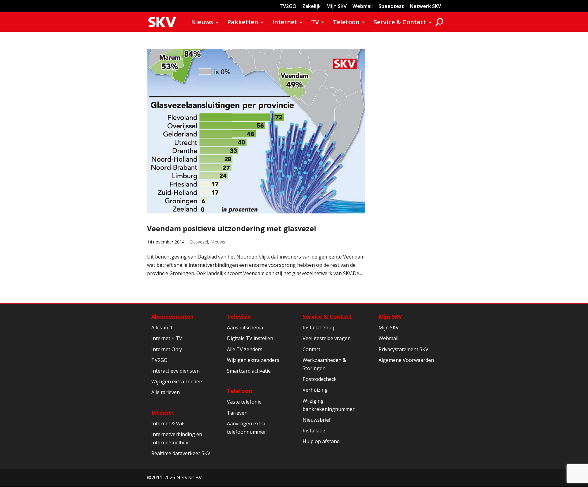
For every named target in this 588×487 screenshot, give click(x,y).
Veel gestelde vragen (327, 338)
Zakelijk (311, 7)
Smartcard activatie (249, 370)
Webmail (362, 7)
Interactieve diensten (175, 370)
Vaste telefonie (244, 401)
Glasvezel (198, 242)
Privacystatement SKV (403, 349)
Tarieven (237, 412)
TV (315, 23)
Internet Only (166, 349)
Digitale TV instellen (250, 338)
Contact (311, 349)
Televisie (239, 316)
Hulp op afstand (321, 441)
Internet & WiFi (168, 423)
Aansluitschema (245, 327)
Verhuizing (315, 389)
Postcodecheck (320, 379)
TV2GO (288, 7)
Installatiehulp (319, 327)
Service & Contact (400, 23)
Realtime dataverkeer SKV (180, 453)
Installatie (314, 430)
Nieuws (202, 23)
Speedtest (391, 7)
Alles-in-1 (162, 327)
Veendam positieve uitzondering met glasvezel (231, 228)
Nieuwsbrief (317, 419)
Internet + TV (166, 338)
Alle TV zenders (244, 349)
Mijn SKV (336, 7)
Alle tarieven (165, 392)
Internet (284, 23)
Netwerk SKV (425, 7)
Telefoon (346, 23)
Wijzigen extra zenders (177, 381)
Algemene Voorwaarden (406, 360)
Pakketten (242, 23)
